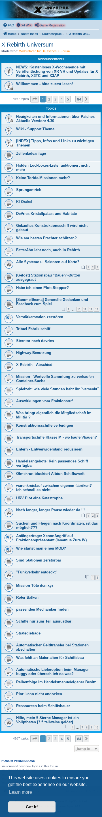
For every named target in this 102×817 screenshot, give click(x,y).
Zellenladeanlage (31, 153)
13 (96, 309)
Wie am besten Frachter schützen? (46, 238)
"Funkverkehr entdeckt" (36, 572)
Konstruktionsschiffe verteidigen (44, 425)
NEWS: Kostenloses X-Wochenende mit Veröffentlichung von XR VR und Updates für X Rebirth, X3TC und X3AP (57, 71)
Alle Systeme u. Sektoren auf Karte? (47, 262)
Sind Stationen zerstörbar (38, 560)
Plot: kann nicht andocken (39, 694)
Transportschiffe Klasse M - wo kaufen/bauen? (56, 437)
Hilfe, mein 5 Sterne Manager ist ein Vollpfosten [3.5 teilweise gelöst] (47, 720)
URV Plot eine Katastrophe (39, 498)
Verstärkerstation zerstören (39, 317)
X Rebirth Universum (27, 44)
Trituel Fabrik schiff (33, 329)
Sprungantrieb (28, 190)
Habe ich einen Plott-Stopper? (42, 288)
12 (90, 309)
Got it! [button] (32, 807)
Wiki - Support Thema (35, 129)
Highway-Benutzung (33, 353)
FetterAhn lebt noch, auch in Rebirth (48, 250)
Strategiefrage (28, 633)
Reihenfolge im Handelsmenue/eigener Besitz (56, 682)
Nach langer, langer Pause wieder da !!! (50, 510)
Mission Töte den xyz (35, 585)
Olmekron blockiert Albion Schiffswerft (50, 474)
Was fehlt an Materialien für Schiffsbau (50, 657)
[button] (34, 99)
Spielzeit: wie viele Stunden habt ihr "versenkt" (57, 389)
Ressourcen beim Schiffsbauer (43, 706)
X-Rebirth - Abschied (34, 365)
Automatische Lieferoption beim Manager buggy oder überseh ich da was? (52, 671)
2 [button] (49, 99)
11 (84, 309)
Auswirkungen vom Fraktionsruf (44, 401)
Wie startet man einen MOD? (41, 548)
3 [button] (55, 99)
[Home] (51, 9)
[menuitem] (8, 25)
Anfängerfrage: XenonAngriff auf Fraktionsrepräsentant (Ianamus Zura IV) (51, 538)
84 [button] (79, 99)
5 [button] (68, 99)
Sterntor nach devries (35, 341)
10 (78, 309)
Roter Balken (27, 597)
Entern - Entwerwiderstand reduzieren (49, 449)
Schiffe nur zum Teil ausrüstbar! (44, 621)
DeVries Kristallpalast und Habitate (46, 213)
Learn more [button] (20, 792)
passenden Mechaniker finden (42, 609)
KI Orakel (24, 202)
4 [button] (62, 99)
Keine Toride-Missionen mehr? (43, 178)
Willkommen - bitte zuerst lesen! (44, 84)
